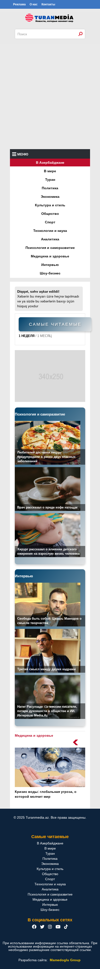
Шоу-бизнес (50, 273)
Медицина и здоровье (50, 256)
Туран (50, 179)
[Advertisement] (50, 96)
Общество (50, 214)
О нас (34, 4)
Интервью (50, 265)
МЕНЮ (22, 154)
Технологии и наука (50, 231)
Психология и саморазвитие (50, 248)
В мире (50, 171)
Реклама (19, 4)
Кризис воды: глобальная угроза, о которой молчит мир (45, 794)
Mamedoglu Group (65, 960)
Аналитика (50, 239)
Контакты (48, 4)
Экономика (50, 197)
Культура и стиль (50, 205)
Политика (50, 188)
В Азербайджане (50, 162)
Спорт (50, 222)
